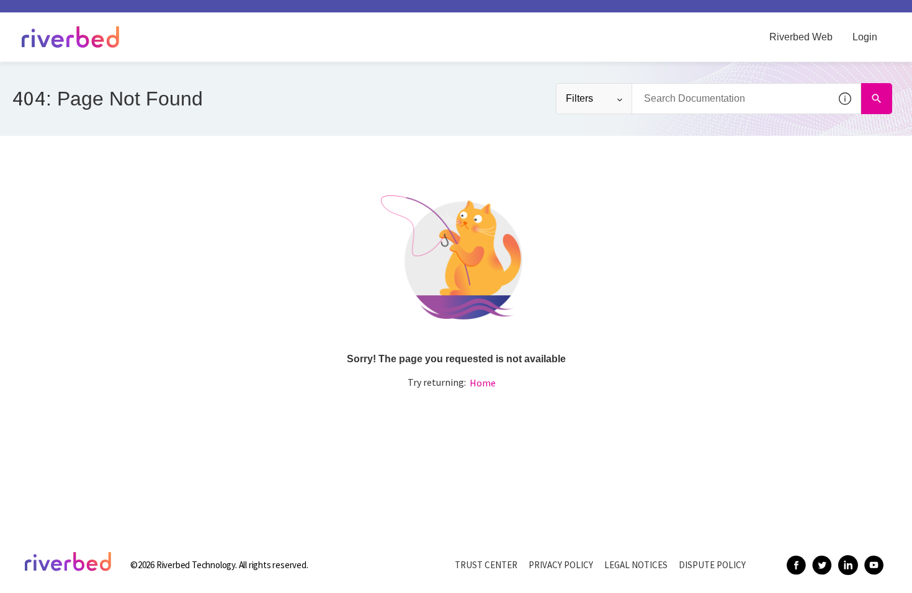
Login (864, 37)
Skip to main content (52, 14)
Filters (579, 98)
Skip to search (140, 14)
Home (483, 383)
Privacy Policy (561, 565)
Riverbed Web (801, 37)
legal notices (636, 565)
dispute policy (712, 565)
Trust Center (486, 565)
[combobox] (746, 98)
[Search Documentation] (876, 98)
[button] (845, 98)
